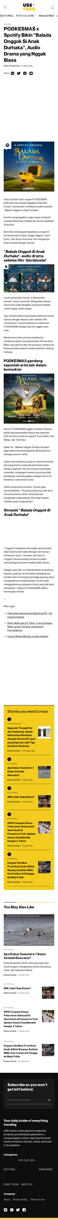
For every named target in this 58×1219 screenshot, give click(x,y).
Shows (7, 24)
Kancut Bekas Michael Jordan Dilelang (27, 636)
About (7, 1199)
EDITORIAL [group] (7, 15)
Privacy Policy (20, 1199)
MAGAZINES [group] (46, 15)
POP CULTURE (25, 15)
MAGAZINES (46, 1169)
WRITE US (26, 1184)
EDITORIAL (10, 1169)
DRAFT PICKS (11, 1184)
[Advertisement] (29, 111)
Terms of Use (37, 1199)
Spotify (32, 202)
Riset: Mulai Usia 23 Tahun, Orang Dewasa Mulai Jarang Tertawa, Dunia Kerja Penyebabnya (29, 627)
